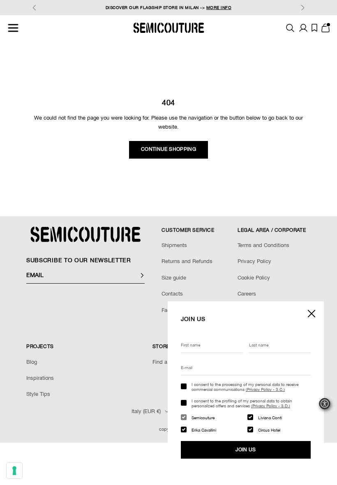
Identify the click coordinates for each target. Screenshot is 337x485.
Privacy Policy (254, 261)
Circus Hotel (269, 429)
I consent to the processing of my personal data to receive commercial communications (245, 387)
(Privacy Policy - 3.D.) (270, 405)
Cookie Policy (254, 278)
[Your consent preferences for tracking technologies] (14, 470)
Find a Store (166, 362)
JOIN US (245, 450)
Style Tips (38, 394)
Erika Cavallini (204, 429)
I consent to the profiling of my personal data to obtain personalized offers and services (242, 403)
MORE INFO (219, 7)
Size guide (174, 278)
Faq (166, 310)
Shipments (174, 245)
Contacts (172, 294)
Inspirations (40, 378)
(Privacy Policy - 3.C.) (265, 389)
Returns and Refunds (187, 261)
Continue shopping (168, 149)
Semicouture (203, 417)
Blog (31, 362)
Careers (247, 294)
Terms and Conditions (263, 245)
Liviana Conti (270, 417)
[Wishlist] (314, 28)
